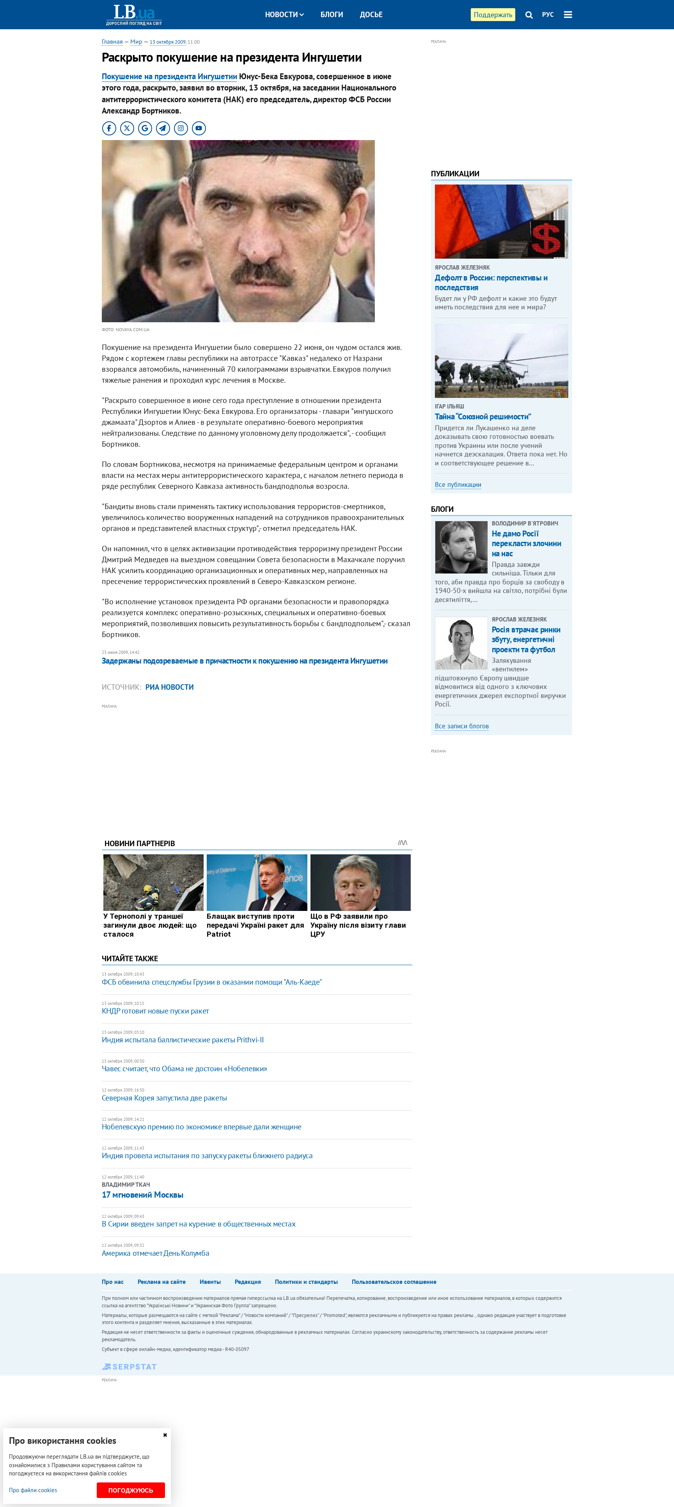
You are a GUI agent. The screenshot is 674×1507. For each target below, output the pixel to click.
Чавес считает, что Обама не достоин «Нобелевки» (185, 1068)
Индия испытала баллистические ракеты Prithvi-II (183, 1040)
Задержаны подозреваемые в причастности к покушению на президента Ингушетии (245, 660)
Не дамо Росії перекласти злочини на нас (526, 543)
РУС (548, 14)
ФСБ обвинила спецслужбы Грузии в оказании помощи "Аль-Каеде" (212, 982)
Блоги (332, 14)
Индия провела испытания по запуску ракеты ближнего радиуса (207, 1155)
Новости (281, 14)
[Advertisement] (257, 765)
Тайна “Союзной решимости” (483, 416)
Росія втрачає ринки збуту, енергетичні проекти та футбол (526, 639)
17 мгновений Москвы (142, 1194)
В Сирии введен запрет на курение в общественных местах (198, 1224)
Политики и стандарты (306, 1281)
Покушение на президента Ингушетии (169, 76)
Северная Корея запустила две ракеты (164, 1098)
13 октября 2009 (168, 42)
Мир (136, 41)
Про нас (113, 1281)
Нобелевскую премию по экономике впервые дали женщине (202, 1127)
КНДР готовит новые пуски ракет (155, 1011)
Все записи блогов (462, 726)
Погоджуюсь (130, 1490)
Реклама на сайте (162, 1281)
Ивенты (210, 1281)
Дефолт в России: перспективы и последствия (491, 282)
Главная (112, 41)
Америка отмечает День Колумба (155, 1253)
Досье (371, 14)
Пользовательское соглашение (394, 1281)
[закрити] (165, 1435)
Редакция (248, 1281)
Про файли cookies (33, 1490)
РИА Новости (169, 687)
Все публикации (458, 484)
